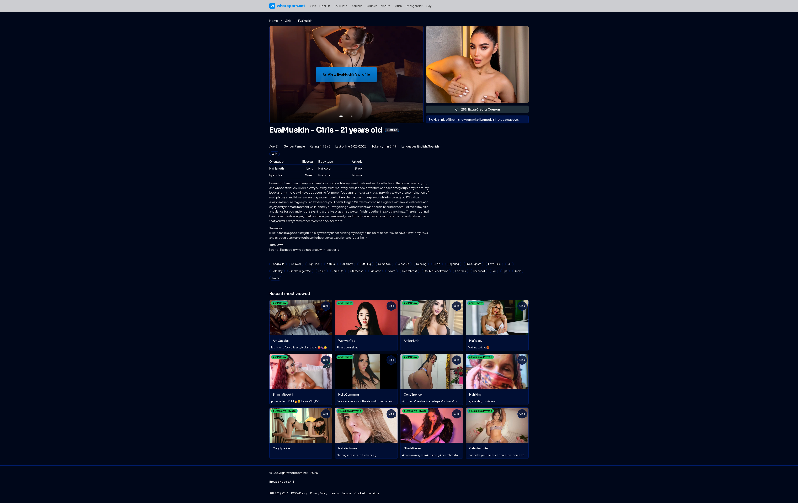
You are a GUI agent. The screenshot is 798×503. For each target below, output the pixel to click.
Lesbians (356, 6)
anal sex (347, 264)
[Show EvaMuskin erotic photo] (341, 116)
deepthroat (409, 271)
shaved (296, 264)
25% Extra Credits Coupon (482, 110)
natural (331, 264)
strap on (337, 271)
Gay (429, 6)
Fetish (398, 6)
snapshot (479, 271)
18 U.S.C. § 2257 (278, 493)
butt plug (365, 264)
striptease (356, 271)
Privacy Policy (318, 493)
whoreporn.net (288, 6)
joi (494, 271)
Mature (385, 6)
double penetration (436, 271)
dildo (436, 264)
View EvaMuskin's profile (352, 75)
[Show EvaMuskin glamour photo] (351, 116)
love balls (494, 264)
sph (505, 271)
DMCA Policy (299, 493)
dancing (421, 264)
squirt (321, 271)
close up (403, 264)
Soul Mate (340, 6)
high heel (314, 264)
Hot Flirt (324, 6)
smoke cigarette (300, 271)
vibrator (376, 271)
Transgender (413, 6)
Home (273, 20)
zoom (391, 271)
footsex (460, 271)
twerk (275, 278)
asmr (518, 271)
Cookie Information (366, 493)
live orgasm (473, 264)
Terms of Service (340, 493)
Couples (371, 6)
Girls (313, 6)
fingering (453, 264)
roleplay (277, 271)
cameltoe (384, 264)
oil (509, 264)
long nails (278, 264)
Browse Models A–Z (281, 481)
